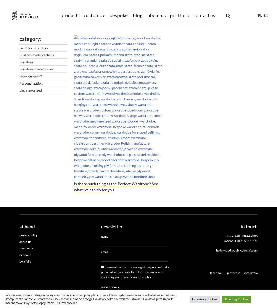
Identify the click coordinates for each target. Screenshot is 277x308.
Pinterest (233, 273)
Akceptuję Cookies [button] (236, 299)
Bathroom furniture (33, 48)
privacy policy (28, 235)
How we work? (30, 76)
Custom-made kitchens (36, 55)
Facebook (216, 273)
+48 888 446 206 (246, 236)
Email (104, 252)
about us (157, 15)
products (70, 15)
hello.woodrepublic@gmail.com (237, 250)
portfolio (179, 15)
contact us (204, 15)
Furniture (26, 62)
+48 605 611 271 (246, 241)
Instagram (251, 273)
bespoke (119, 15)
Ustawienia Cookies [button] (204, 299)
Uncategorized (30, 90)
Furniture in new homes (36, 69)
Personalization (31, 83)
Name (104, 236)
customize (94, 15)
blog (137, 15)
